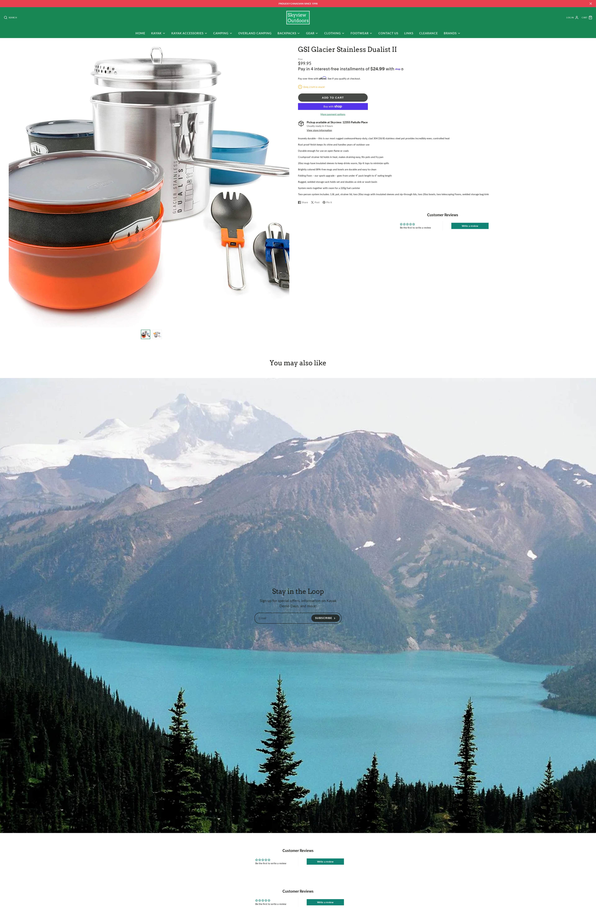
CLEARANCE (428, 33)
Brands (450, 33)
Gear (310, 33)
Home (140, 33)
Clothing (332, 33)
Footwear (360, 33)
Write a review (470, 225)
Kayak (156, 33)
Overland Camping (254, 33)
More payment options (333, 114)
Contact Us (388, 33)
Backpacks (287, 33)
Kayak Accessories (187, 33)
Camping (220, 33)
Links (408, 33)
